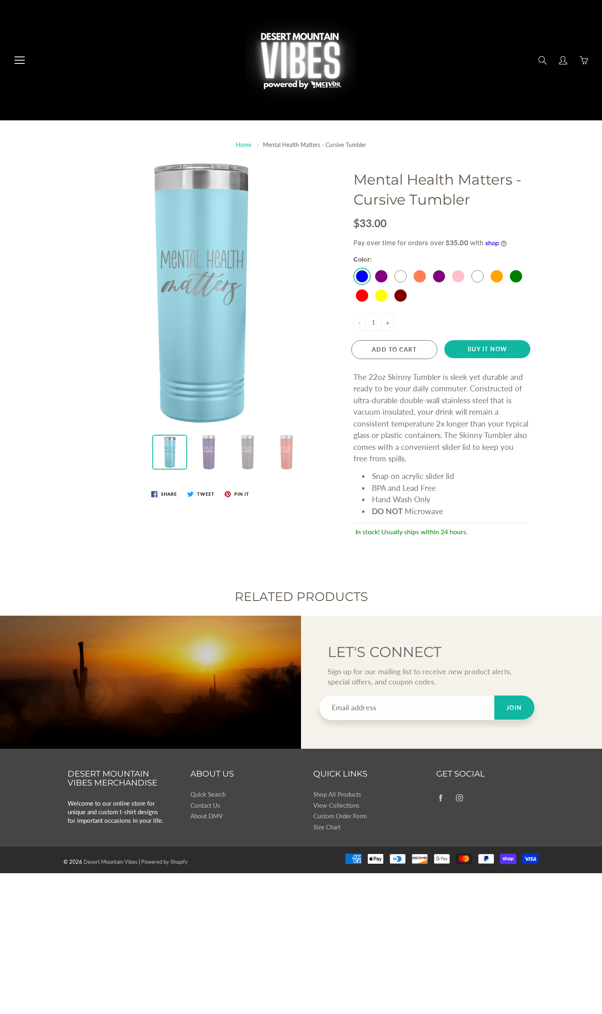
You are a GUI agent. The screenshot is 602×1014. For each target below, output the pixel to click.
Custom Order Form (340, 816)
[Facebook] (440, 797)
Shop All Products (337, 794)
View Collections (336, 805)
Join (514, 707)
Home (243, 144)
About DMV (206, 816)
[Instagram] (459, 797)
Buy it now (487, 349)
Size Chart (326, 827)
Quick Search (208, 794)
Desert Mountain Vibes (111, 861)
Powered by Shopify (164, 861)
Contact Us (205, 805)
